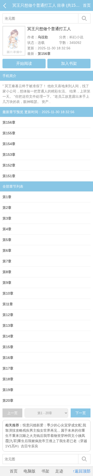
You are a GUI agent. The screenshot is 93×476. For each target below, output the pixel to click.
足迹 (59, 471)
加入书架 (69, 63)
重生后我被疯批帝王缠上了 (38, 441)
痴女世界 (43, 430)
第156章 (44, 54)
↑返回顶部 (82, 471)
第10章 (7, 293)
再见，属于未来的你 (66, 430)
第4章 (6, 229)
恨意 (26, 425)
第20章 (7, 400)
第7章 (6, 261)
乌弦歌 (43, 37)
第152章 (8, 165)
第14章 (7, 336)
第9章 (6, 283)
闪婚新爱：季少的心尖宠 (49, 425)
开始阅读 (24, 63)
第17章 (7, 368)
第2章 (6, 208)
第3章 (6, 218)
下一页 (80, 413)
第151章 (8, 176)
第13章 (7, 325)
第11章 (7, 304)
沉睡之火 (26, 436)
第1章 (6, 197)
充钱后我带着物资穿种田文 (54, 436)
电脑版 (29, 471)
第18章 (7, 379)
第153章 (8, 155)
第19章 (7, 390)
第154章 (8, 144)
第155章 (8, 133)
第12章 (7, 315)
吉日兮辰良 (29, 446)
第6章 (6, 250)
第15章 (7, 347)
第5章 (6, 240)
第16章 (7, 358)
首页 (87, 5)
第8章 (6, 272)
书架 (45, 471)
